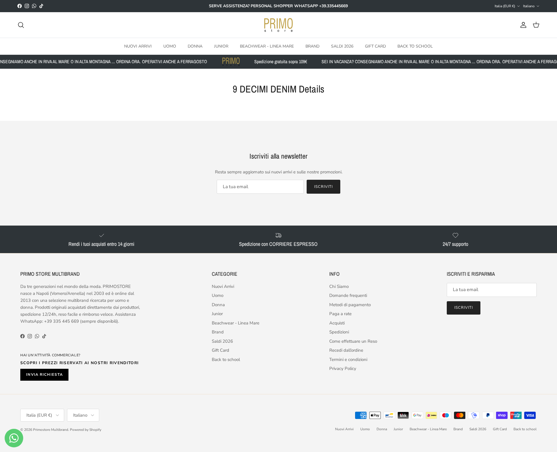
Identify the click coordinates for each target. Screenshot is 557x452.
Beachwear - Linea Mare (267, 46)
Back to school (415, 46)
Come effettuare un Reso (353, 341)
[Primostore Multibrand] (278, 25)
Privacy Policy (342, 368)
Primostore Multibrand (50, 429)
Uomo (169, 46)
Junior (221, 46)
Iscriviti (323, 186)
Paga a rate (340, 314)
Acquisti (337, 323)
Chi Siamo (339, 286)
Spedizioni (339, 332)
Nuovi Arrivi (138, 46)
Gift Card (375, 46)
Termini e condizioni (348, 359)
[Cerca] (20, 24)
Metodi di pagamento (350, 305)
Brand (312, 46)
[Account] (522, 24)
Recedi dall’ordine (346, 350)
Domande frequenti (348, 295)
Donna (195, 46)
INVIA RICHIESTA (44, 374)
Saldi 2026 (342, 46)
